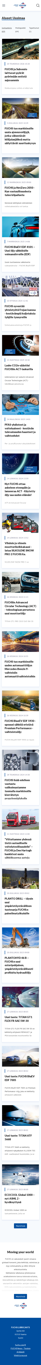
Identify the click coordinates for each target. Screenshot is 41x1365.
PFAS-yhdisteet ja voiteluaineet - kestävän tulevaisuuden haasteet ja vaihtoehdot (20, 430)
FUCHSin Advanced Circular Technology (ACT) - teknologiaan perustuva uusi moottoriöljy (20, 608)
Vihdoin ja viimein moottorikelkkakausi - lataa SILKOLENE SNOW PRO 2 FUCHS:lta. (19, 548)
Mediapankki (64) (20, 30)
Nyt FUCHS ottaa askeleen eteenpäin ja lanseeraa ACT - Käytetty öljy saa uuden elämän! (20, 489)
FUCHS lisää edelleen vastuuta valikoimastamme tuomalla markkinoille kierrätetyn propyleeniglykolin (18, 789)
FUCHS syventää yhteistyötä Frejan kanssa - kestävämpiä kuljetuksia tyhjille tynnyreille (20, 312)
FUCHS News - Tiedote (21, 1348)
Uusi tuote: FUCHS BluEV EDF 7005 (20, 1078)
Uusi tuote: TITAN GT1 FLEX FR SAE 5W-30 (18, 1018)
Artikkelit (20, 1352)
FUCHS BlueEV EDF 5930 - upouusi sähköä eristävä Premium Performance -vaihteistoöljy (20, 726)
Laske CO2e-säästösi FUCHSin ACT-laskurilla (19, 367)
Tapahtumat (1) (34, 30)
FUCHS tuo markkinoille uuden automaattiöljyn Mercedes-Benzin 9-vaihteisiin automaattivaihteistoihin (20, 669)
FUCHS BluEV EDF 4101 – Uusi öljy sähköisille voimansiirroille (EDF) (20, 250)
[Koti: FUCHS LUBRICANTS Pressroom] (20, 5)
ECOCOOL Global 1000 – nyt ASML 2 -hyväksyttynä (20, 1198)
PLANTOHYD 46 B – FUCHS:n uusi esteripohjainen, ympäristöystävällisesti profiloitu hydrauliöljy (19, 965)
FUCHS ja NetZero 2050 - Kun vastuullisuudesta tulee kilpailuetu (20, 191)
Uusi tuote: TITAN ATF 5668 (18, 1137)
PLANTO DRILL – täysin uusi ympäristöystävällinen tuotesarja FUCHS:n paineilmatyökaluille (19, 906)
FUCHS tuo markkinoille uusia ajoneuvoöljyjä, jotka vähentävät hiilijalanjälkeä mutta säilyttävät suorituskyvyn (20, 136)
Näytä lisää (20, 1226)
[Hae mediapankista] (38, 5)
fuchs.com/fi (20, 1345)
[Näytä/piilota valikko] (3, 5)
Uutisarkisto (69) (7, 30)
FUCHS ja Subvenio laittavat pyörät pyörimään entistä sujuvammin (16, 75)
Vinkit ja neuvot (20, 1355)
